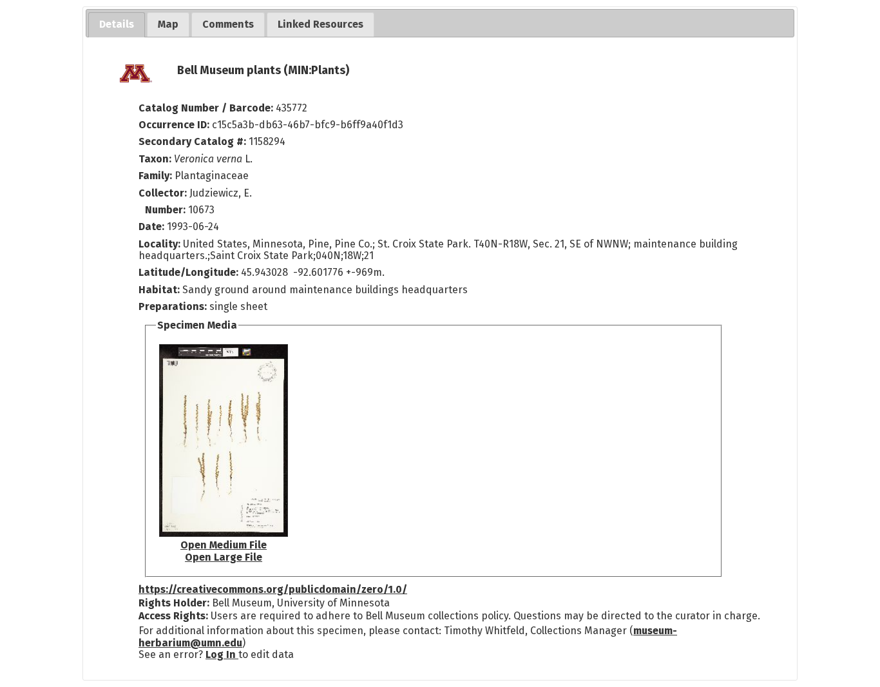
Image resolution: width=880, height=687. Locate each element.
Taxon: (155, 159)
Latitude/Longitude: (188, 272)
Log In (222, 654)
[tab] (116, 24)
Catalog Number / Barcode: (207, 108)
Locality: (159, 244)
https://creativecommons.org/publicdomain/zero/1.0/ (273, 589)
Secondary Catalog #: (192, 141)
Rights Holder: (174, 603)
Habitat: (160, 290)
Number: (166, 210)
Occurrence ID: (175, 125)
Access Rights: (173, 616)
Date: (151, 226)
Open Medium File (223, 545)
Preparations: (173, 306)
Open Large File (223, 557)
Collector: (164, 193)
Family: (155, 175)
